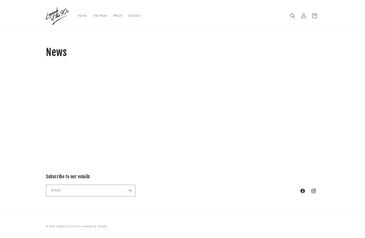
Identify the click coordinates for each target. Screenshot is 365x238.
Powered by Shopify (94, 226)
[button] (292, 15)
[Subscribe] (129, 190)
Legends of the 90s (69, 226)
